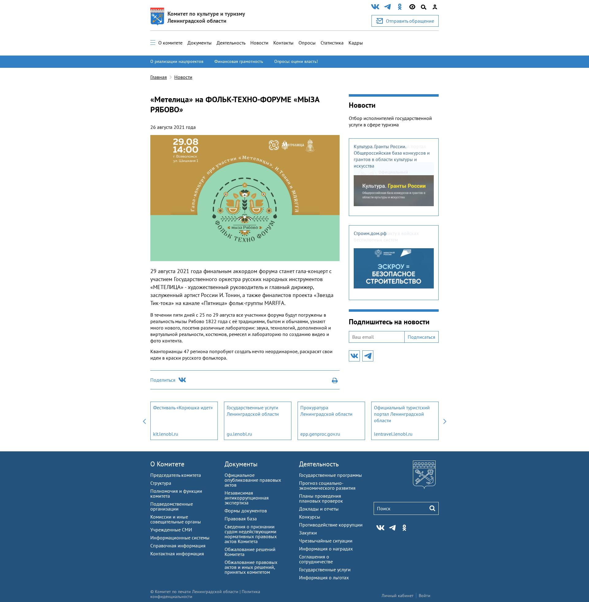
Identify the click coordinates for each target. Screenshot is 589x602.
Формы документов (246, 510)
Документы (199, 43)
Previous (144, 421)
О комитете (170, 43)
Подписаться (421, 337)
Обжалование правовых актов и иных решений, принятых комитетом (251, 567)
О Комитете (167, 464)
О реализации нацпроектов (176, 61)
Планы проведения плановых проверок (321, 498)
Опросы (307, 43)
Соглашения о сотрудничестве (316, 559)
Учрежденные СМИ (171, 530)
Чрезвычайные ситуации (325, 541)
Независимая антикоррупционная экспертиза (247, 498)
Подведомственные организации (171, 506)
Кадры (355, 43)
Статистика (332, 43)
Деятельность (231, 43)
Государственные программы (330, 475)
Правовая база (241, 518)
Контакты (283, 43)
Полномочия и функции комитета (176, 493)
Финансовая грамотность (238, 61)
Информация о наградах (326, 549)
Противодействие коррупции (331, 525)
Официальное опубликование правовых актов (253, 480)
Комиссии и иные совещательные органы (175, 519)
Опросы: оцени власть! (296, 61)
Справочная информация (178, 545)
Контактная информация (177, 553)
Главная (158, 77)
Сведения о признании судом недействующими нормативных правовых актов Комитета (251, 533)
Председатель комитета (175, 475)
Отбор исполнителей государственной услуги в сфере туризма (390, 121)
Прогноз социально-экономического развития (327, 485)
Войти (424, 595)
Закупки (308, 533)
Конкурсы (309, 517)
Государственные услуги (325, 569)
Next (445, 421)
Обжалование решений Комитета (250, 551)
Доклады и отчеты (319, 509)
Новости (259, 43)
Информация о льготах (324, 577)
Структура (160, 483)
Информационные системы (180, 537)
